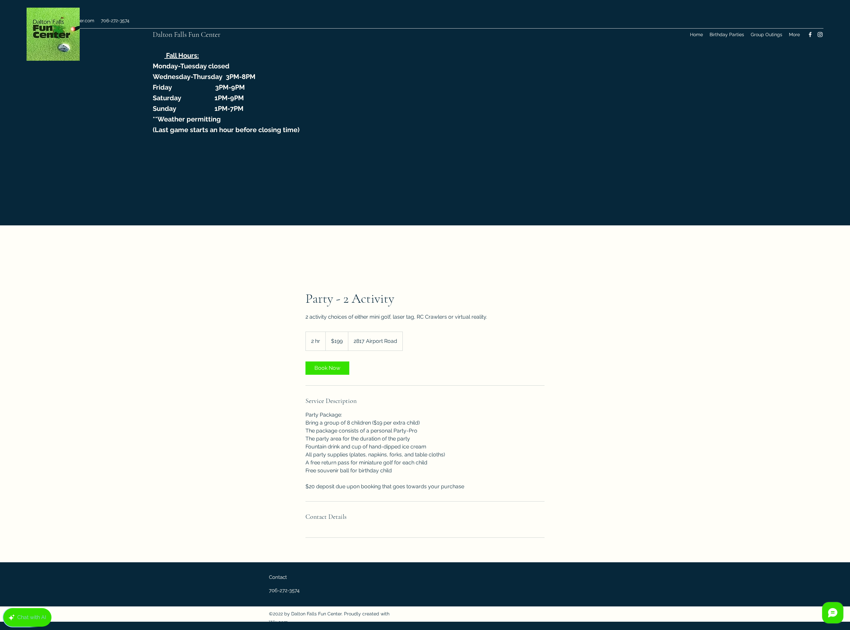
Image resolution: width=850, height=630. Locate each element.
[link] (327, 368)
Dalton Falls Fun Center (187, 34)
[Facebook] (810, 34)
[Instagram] (820, 34)
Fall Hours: (181, 55)
